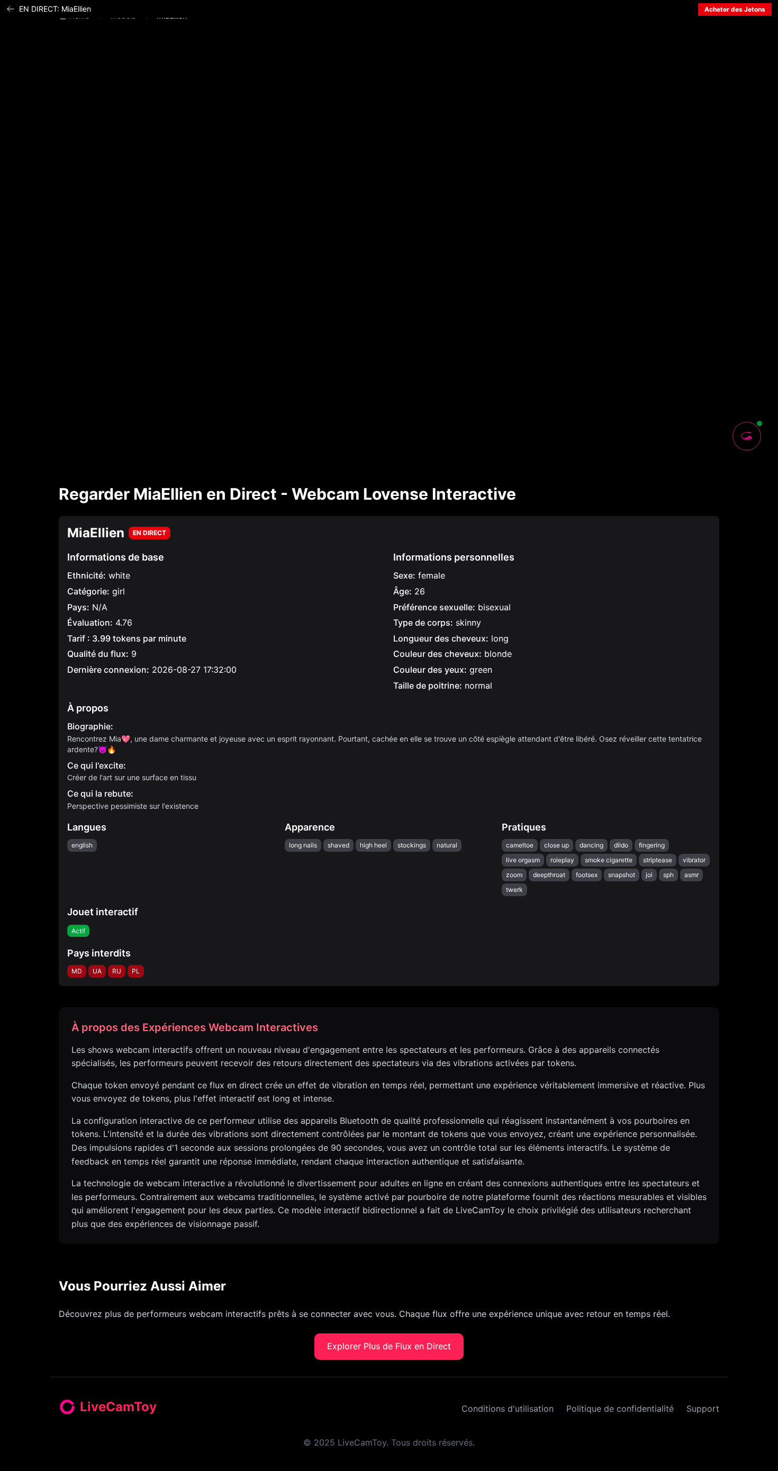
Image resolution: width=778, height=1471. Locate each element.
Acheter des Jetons (734, 9)
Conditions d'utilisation (508, 1408)
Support (702, 1408)
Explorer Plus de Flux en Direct (389, 1346)
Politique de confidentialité (620, 1408)
